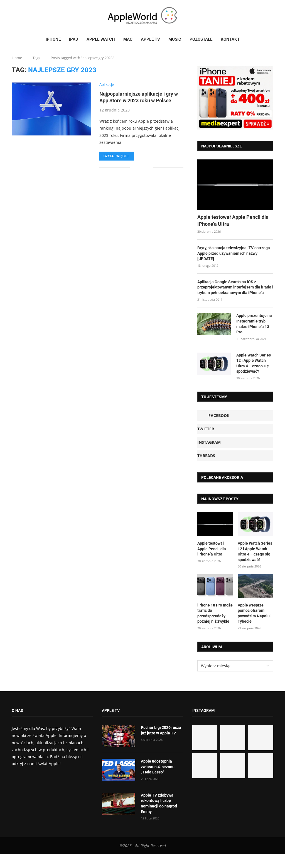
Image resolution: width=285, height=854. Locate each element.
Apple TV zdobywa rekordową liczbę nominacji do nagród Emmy (159, 803)
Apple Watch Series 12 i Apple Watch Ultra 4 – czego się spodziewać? (253, 363)
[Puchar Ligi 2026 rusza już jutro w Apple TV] (118, 736)
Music (174, 39)
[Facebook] (14, 15)
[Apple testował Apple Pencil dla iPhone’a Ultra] (235, 184)
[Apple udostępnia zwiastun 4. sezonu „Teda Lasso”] (118, 770)
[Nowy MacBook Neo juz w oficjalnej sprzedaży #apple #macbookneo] (260, 737)
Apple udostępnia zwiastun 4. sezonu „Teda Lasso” (158, 766)
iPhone (53, 39)
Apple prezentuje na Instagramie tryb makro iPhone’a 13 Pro (254, 323)
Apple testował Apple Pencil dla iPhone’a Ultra (233, 220)
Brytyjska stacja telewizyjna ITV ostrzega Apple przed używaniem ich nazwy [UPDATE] (233, 253)
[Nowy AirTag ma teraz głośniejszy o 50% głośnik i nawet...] (260, 766)
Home (17, 57)
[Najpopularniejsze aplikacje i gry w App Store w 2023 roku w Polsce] (51, 109)
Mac (127, 39)
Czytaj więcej (116, 156)
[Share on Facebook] (137, 167)
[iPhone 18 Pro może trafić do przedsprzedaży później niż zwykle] (215, 586)
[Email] (32, 15)
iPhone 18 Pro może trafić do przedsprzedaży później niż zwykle (215, 613)
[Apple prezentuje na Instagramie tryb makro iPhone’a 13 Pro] (214, 324)
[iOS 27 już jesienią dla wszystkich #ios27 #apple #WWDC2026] (233, 737)
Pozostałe (201, 39)
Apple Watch (101, 39)
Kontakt (230, 39)
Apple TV (150, 39)
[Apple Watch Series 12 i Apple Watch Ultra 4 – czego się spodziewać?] (214, 364)
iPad (73, 39)
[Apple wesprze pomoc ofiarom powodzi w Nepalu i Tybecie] (255, 586)
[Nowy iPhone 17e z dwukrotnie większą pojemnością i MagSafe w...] (233, 766)
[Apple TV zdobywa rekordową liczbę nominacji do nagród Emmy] (118, 804)
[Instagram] (22, 15)
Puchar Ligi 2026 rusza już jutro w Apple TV (161, 730)
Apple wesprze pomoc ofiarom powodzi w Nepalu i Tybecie (255, 613)
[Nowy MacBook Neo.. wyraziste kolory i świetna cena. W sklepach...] (205, 766)
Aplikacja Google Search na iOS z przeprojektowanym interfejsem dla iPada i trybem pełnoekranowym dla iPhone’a (235, 287)
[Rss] (29, 15)
